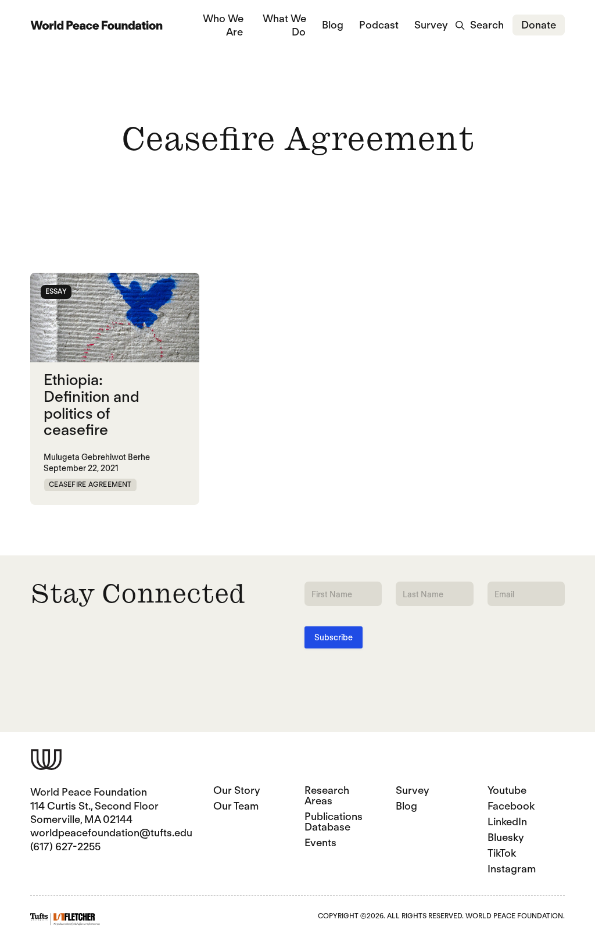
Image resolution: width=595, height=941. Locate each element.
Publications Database (333, 821)
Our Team (236, 806)
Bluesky (506, 837)
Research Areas (326, 795)
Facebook (511, 806)
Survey (431, 25)
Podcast (379, 25)
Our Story (236, 790)
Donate (538, 25)
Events (320, 842)
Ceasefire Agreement (90, 484)
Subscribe (333, 637)
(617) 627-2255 (65, 846)
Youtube (507, 790)
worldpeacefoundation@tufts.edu (111, 832)
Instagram (512, 868)
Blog (332, 25)
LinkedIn (507, 821)
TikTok (502, 853)
